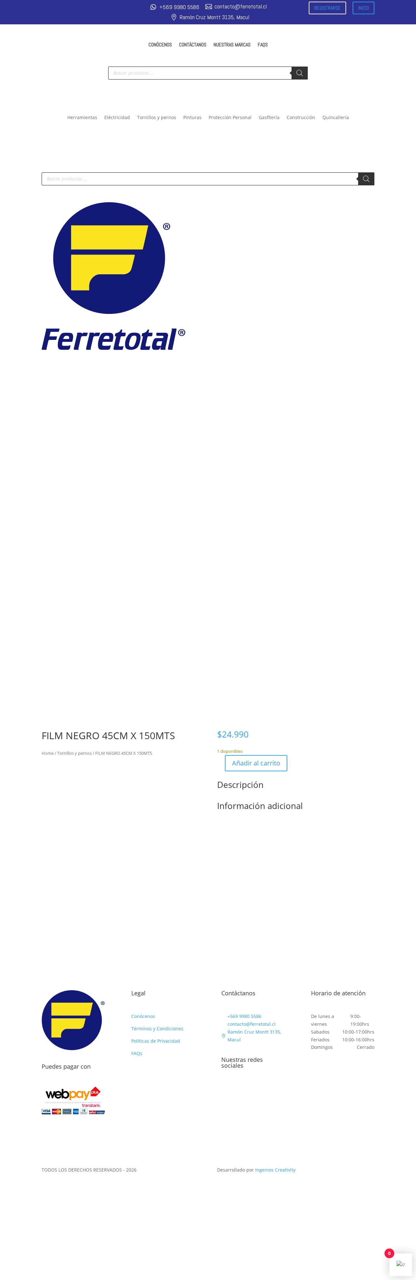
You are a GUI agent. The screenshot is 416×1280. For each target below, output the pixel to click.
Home (48, 753)
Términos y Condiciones (157, 1028)
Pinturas (192, 117)
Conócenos (160, 44)
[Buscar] (300, 73)
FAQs (263, 44)
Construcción (301, 117)
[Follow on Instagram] (239, 1090)
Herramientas (82, 117)
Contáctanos (192, 44)
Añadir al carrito (256, 763)
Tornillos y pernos (156, 117)
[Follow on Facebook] (226, 1090)
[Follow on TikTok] (252, 1090)
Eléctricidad (117, 117)
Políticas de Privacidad (155, 1041)
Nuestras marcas (232, 44)
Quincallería (335, 117)
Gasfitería (269, 117)
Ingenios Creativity (275, 1170)
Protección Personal (230, 117)
